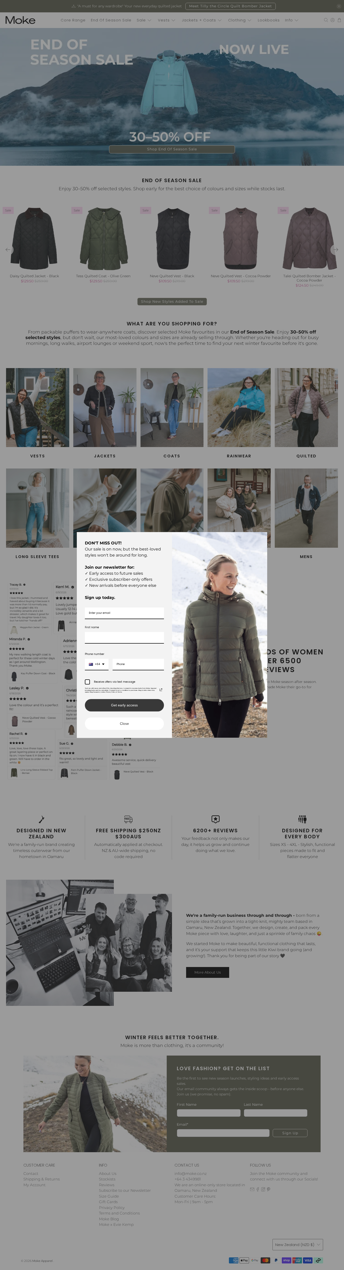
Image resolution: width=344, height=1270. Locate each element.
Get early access (124, 705)
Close (124, 724)
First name (92, 627)
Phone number (94, 654)
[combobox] (97, 664)
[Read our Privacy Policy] (161, 690)
